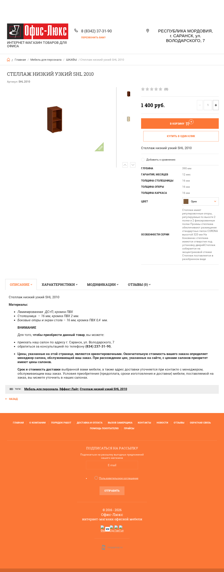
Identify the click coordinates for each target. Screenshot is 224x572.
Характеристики (58, 284)
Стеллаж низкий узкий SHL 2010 (103, 389)
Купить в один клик (181, 136)
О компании (37, 422)
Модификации (101, 284)
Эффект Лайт (69, 389)
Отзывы (179, 422)
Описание (20, 284)
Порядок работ (61, 422)
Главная (20, 59)
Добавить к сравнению (160, 159)
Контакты (144, 422)
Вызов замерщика (120, 422)
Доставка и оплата (89, 422)
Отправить (112, 490)
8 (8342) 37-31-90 (96, 31)
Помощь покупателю (104, 428)
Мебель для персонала (45, 59)
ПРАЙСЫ (129, 428)
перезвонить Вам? (93, 37)
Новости (162, 422)
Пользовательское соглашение (118, 478)
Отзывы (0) (138, 284)
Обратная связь (200, 422)
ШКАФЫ (71, 59)
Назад (13, 399)
